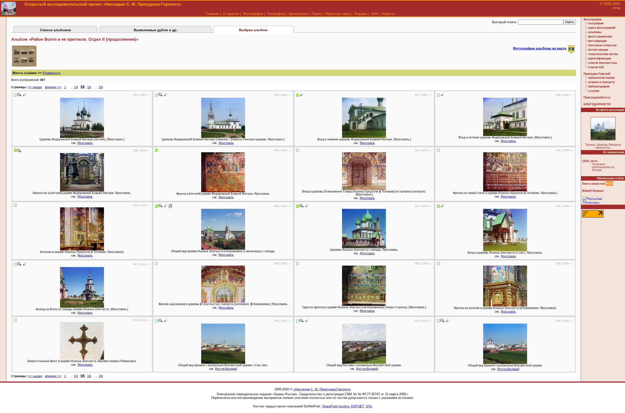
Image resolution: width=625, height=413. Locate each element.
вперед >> (53, 87)
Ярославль (85, 143)
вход (616, 8)
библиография (598, 86)
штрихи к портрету (601, 82)
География (276, 14)
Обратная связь (337, 14)
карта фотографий (601, 27)
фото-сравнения (600, 36)
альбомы (595, 32)
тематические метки (603, 54)
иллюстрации (598, 49)
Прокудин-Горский (596, 73)
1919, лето (589, 161)
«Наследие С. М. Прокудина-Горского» (322, 389)
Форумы (360, 14)
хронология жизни (601, 77)
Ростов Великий (226, 368)
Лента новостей (593, 183)
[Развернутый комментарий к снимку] (170, 206)
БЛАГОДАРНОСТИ (597, 104)
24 (101, 87)
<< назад (35, 87)
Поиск (316, 14)
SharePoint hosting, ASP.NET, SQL (347, 406)
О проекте (231, 14)
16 (89, 87)
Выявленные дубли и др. (155, 30)
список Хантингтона (602, 62)
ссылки (593, 90)
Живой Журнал (593, 190)
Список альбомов (55, 30)
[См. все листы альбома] (24, 65)
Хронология (298, 14)
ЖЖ (374, 14)
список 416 (596, 67)
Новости (388, 14)
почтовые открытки (602, 45)
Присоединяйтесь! (597, 97)
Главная (212, 14)
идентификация (599, 58)
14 (76, 87)
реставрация (597, 40)
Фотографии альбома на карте (539, 48)
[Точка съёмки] (24, 95)
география (596, 23)
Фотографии (253, 14)
